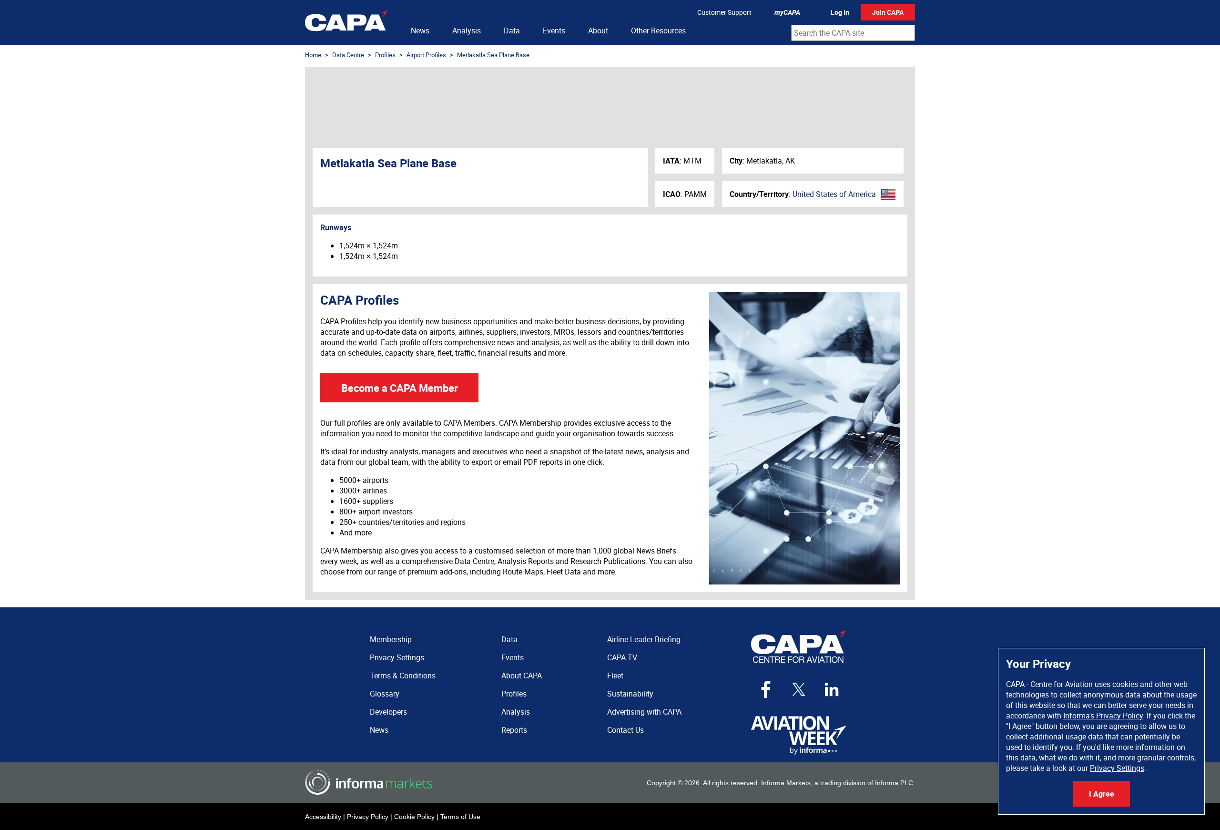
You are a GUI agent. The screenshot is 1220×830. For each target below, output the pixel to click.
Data (512, 30)
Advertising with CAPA (644, 712)
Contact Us (625, 730)
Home (313, 55)
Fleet (615, 675)
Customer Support (724, 12)
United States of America (834, 194)
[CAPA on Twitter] (798, 689)
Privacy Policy (367, 816)
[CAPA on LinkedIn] (831, 689)
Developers (388, 712)
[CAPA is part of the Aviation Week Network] (798, 735)
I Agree (1101, 794)
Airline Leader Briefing (644, 639)
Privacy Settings (1117, 768)
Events (554, 30)
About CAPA (521, 675)
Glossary (384, 693)
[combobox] (853, 33)
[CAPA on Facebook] (765, 689)
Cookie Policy (414, 816)
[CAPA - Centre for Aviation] (346, 22)
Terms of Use (460, 816)
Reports (514, 730)
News (420, 30)
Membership (391, 639)
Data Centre (348, 55)
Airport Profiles (426, 55)
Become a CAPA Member (399, 388)
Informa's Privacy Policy (1103, 715)
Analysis (466, 30)
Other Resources (658, 30)
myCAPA (787, 12)
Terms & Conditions (403, 675)
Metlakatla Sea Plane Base (493, 55)
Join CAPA (888, 12)
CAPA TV (622, 657)
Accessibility (323, 816)
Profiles (385, 55)
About (598, 30)
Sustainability (630, 693)
